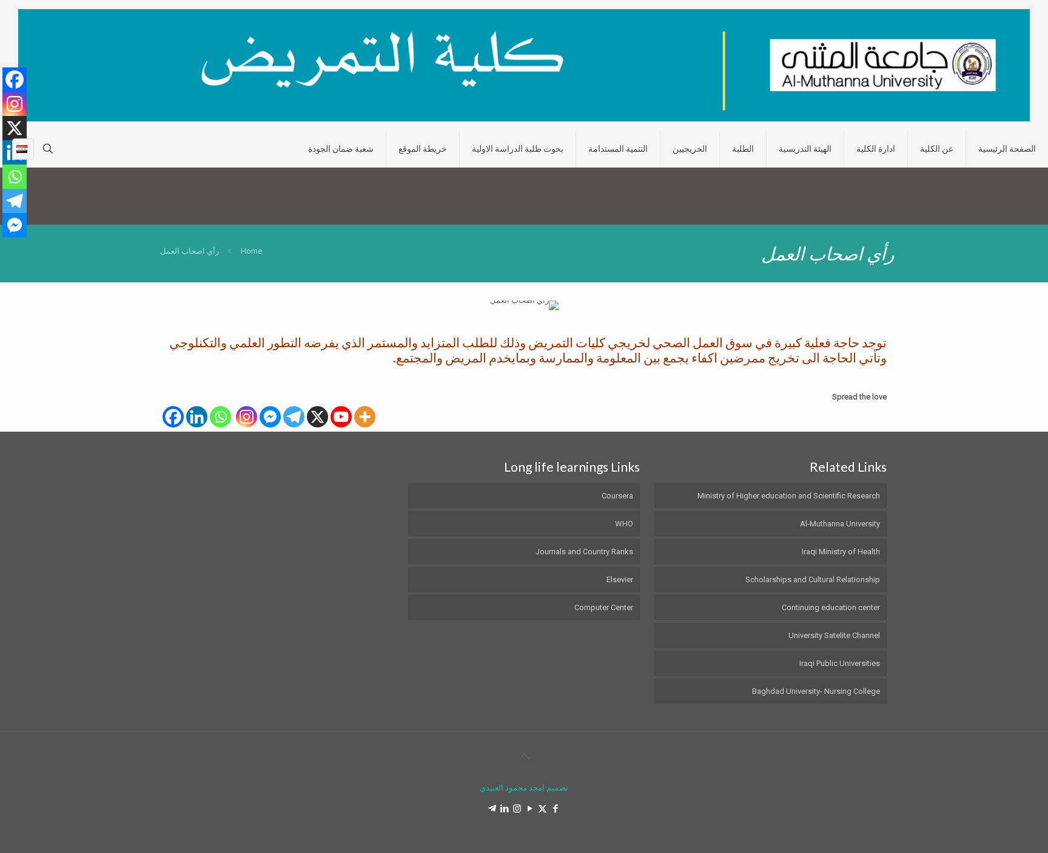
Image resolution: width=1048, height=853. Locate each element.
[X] (317, 416)
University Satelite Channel (834, 635)
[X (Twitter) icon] (542, 808)
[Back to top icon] (524, 756)
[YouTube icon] (529, 808)
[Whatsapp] (220, 416)
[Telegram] (293, 416)
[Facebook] (173, 416)
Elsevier (619, 579)
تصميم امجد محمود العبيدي (524, 787)
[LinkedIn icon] (504, 808)
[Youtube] (341, 416)
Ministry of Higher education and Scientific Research (788, 495)
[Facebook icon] (555, 808)
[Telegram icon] (492, 808)
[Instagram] (246, 416)
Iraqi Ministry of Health (841, 551)
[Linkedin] (196, 416)
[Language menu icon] (23, 148)
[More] (364, 416)
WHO (624, 523)
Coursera (617, 495)
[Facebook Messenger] (270, 416)
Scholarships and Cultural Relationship (812, 579)
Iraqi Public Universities (839, 663)
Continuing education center (831, 607)
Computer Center (603, 607)
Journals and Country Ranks (584, 551)
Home (251, 251)
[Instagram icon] (517, 808)
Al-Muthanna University (840, 523)
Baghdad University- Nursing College (816, 691)
